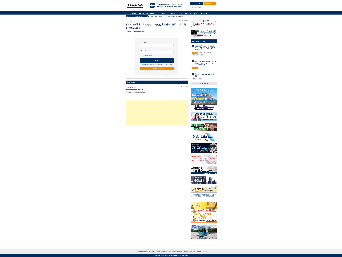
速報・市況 (141, 13)
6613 (202, 54)
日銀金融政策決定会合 (139, 31)
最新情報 (134, 13)
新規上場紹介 (207, 52)
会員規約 (153, 251)
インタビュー (173, 13)
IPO (201, 52)
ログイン (197, 3)
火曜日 (194, 78)
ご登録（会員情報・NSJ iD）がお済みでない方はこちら (156, 64)
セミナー (196, 13)
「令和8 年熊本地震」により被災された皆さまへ (169, 4)
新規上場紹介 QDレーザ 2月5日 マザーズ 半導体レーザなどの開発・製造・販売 (205, 48)
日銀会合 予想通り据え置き (134, 89)
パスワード (143, 50)
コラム (180, 13)
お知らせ (205, 251)
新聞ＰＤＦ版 (204, 13)
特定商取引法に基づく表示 (175, 251)
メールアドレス (144, 42)
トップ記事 (129, 21)
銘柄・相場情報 (150, 13)
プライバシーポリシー (162, 251)
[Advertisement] (157, 112)
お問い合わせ (187, 251)
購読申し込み (211, 3)
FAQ (194, 251)
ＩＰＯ (158, 13)
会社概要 (199, 251)
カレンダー (165, 13)
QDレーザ (195, 54)
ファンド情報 (188, 13)
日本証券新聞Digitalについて (141, 251)
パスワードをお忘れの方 (148, 55)
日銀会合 (129, 31)
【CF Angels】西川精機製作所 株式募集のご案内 (169, 6)
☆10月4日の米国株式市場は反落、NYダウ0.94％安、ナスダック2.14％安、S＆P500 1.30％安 (205, 63)
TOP (128, 13)
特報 (200, 78)
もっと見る (203, 83)
